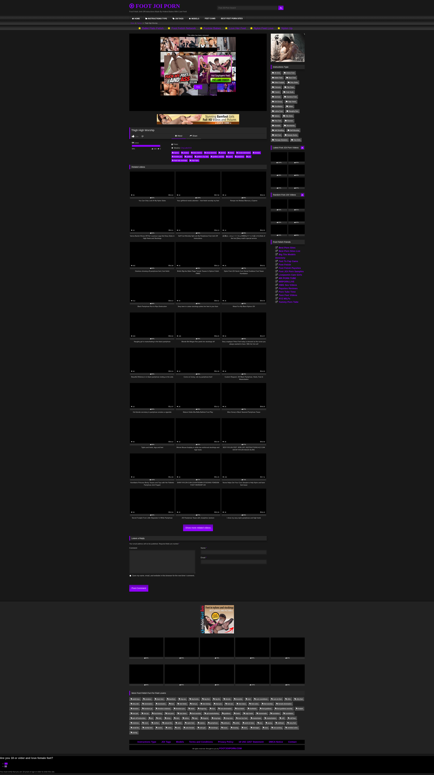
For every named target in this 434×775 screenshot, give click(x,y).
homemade (263, 713)
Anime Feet (290, 73)
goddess (189, 156)
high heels (249, 713)
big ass (183, 699)
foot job (135, 713)
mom (146, 723)
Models (180, 742)
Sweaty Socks (292, 135)
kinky (168, 718)
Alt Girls (277, 73)
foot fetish (240, 708)
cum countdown (262, 699)
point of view (249, 723)
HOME (137, 19)
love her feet (242, 718)
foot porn (170, 713)
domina (223, 153)
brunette (239, 699)
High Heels (292, 101)
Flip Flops (290, 87)
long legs (217, 718)
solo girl (202, 727)
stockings (214, 727)
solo (178, 727)
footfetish (253, 708)
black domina (197, 153)
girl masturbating (213, 713)
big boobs (195, 699)
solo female (190, 727)
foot (213, 708)
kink (159, 718)
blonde (228, 699)
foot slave (183, 713)
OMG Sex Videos (288, 285)
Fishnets (278, 87)
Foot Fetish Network (184, 28)
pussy (270, 723)
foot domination (225, 708)
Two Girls (297, 140)
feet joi (194, 704)
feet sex (230, 704)
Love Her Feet (237, 28)
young (135, 732)
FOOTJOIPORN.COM (230, 748)
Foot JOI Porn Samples (291, 271)
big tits (217, 699)
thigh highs (195, 160)
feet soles (254, 704)
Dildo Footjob (279, 82)
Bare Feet (292, 78)
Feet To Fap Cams (288, 261)
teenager (256, 727)
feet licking (206, 704)
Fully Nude (290, 92)
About (179, 136)
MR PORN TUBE (287, 278)
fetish (192, 708)
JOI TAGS (179, 19)
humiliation (289, 713)
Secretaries (291, 125)
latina (187, 718)
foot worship (196, 713)
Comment (133, 548)
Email (203, 558)
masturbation (271, 718)
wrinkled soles (293, 727)
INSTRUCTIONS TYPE (157, 19)
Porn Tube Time (287, 292)
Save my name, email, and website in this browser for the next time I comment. (163, 576)
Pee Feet (278, 121)
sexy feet (292, 723)
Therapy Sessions (281, 140)
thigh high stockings (180, 160)
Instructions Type (146, 742)
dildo (289, 699)
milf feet (293, 718)
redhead (281, 723)
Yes (6, 764)
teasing (235, 727)
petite (237, 723)
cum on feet (277, 699)
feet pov (219, 704)
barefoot (172, 699)
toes (266, 727)
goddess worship (218, 156)
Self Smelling (279, 130)
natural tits (168, 723)
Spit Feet (278, 135)
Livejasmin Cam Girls (290, 275)
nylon (180, 723)
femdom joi (148, 708)
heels (238, 713)
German (277, 97)
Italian (291, 106)
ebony (232, 153)
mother (156, 723)
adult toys (136, 699)
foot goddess (266, 708)
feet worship (268, 704)
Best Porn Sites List (289, 251)
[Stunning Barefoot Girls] (198, 124)
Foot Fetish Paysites (290, 268)
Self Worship (294, 130)
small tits (136, 727)
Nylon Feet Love (263, 28)
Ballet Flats (278, 78)
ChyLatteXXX (186, 148)
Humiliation (278, 106)
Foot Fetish (285, 264)
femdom (257, 153)
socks (160, 727)
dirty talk (136, 704)
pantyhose (240, 156)
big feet (207, 699)
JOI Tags (166, 742)
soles (169, 727)
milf (283, 718)
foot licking (158, 713)
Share (194, 136)
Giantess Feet (292, 97)
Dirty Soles (294, 82)
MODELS (195, 19)
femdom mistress (164, 708)
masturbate (257, 718)
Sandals (277, 125)
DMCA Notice (276, 742)
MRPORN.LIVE (286, 281)
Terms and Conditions (201, 742)
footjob (300, 708)
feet (172, 704)
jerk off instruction (139, 718)
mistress (136, 723)
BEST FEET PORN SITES (232, 18)
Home (132, 23)
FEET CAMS (210, 18)
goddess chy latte (202, 156)
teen (245, 727)
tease (225, 727)
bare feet (160, 699)
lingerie (205, 718)
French (277, 92)
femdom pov (178, 156)
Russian (290, 121)
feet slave (242, 704)
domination (148, 704)
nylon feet (190, 723)
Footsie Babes (212, 28)
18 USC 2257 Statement (251, 742)
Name (204, 548)
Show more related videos (198, 528)
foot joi (146, 713)
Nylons (139, 23)
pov (249, 156)
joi (152, 718)
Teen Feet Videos (288, 295)
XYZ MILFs (284, 298)
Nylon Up (286, 28)
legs (195, 718)
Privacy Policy (225, 742)
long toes (229, 718)
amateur (186, 153)
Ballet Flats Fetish (153, 28)
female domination (244, 153)
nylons (230, 156)
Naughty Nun (293, 111)
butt (249, 699)
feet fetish (183, 704)
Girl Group (278, 101)
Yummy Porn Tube (288, 302)
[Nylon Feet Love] (217, 633)
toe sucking (278, 727)
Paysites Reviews (288, 288)
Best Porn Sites (287, 247)
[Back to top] (427, 768)
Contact (292, 742)
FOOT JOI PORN (157, 6)
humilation (276, 713)
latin (177, 718)
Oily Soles (289, 116)
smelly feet (148, 727)
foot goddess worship (284, 708)
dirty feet (300, 699)
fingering (203, 708)
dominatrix (161, 704)
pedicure (226, 723)
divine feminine (211, 153)
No (6, 766)
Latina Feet (279, 111)
